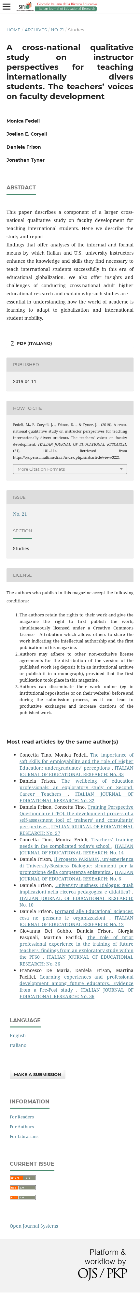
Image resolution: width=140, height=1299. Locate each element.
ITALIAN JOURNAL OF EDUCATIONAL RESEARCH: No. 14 (76, 849)
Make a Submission (37, 1074)
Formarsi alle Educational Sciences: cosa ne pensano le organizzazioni (76, 914)
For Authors (22, 1126)
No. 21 (57, 29)
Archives (36, 29)
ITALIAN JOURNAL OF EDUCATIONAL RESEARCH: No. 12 (76, 921)
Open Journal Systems (34, 1226)
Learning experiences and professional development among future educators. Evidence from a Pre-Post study (76, 983)
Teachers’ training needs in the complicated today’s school (76, 842)
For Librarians (24, 1136)
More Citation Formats (41, 469)
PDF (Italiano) (33, 343)
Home (14, 29)
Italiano (18, 1045)
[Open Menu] (6, 6)
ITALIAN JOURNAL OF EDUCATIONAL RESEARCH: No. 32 (76, 797)
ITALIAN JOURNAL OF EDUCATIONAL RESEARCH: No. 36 (76, 993)
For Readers (22, 1117)
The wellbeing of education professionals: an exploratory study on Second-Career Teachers (76, 787)
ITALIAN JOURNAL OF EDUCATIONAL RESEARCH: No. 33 (76, 771)
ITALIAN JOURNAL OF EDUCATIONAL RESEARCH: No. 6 (76, 875)
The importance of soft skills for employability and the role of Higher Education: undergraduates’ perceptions (76, 761)
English (18, 1035)
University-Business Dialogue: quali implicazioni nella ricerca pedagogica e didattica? (76, 888)
